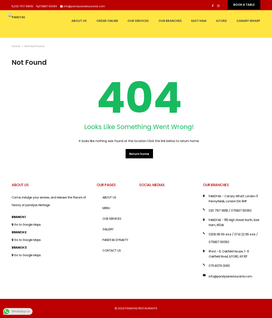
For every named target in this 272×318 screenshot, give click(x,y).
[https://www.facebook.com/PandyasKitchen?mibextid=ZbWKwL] (212, 6)
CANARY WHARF (248, 21)
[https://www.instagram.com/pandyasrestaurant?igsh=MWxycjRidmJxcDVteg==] (218, 6)
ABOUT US (79, 21)
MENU (106, 208)
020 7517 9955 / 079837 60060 (230, 210)
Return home (139, 154)
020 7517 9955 (23, 6)
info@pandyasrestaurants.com (84, 6)
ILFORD (221, 21)
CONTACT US (111, 250)
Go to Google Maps (27, 224)
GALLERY (108, 229)
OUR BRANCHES (170, 21)
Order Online (107, 21)
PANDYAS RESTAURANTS (141, 308)
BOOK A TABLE (244, 5)
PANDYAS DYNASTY (115, 240)
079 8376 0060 (219, 266)
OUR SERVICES (138, 21)
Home (16, 46)
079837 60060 (47, 6)
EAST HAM (198, 21)
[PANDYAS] (16, 24)
